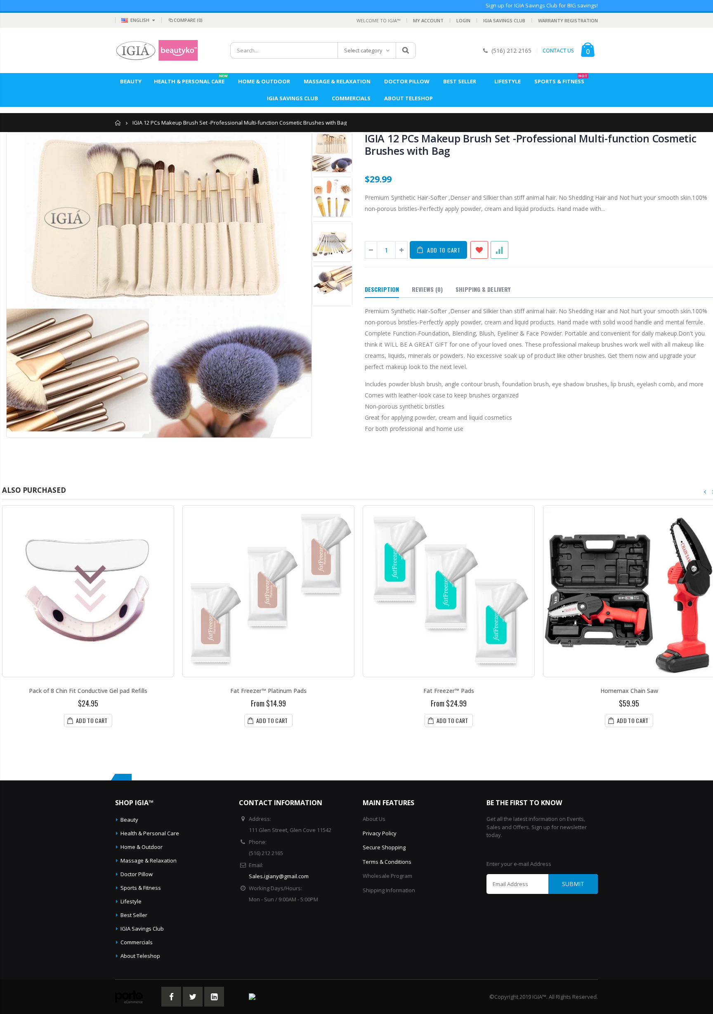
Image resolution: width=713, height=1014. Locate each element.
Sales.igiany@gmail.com (279, 876)
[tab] (382, 289)
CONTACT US (558, 50)
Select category (363, 50)
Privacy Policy (380, 833)
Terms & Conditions (387, 861)
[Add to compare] (499, 250)
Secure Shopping (384, 847)
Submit (573, 884)
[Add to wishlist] (479, 250)
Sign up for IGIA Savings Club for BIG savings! (542, 5)
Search (405, 50)
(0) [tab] (427, 289)
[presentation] (705, 492)
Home (118, 122)
